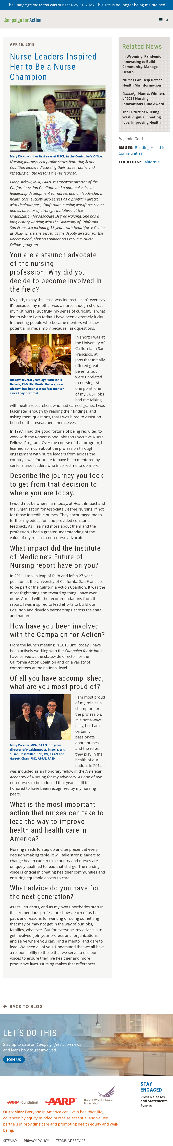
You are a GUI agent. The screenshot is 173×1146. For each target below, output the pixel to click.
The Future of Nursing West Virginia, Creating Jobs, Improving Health (141, 117)
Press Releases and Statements (154, 1099)
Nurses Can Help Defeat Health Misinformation (142, 82)
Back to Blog (25, 1006)
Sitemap (10, 1140)
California (150, 161)
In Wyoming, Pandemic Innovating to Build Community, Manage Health (141, 64)
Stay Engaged (151, 1087)
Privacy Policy (36, 1140)
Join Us (14, 1059)
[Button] (161, 18)
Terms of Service (70, 1140)
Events (146, 1105)
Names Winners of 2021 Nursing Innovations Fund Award (143, 98)
